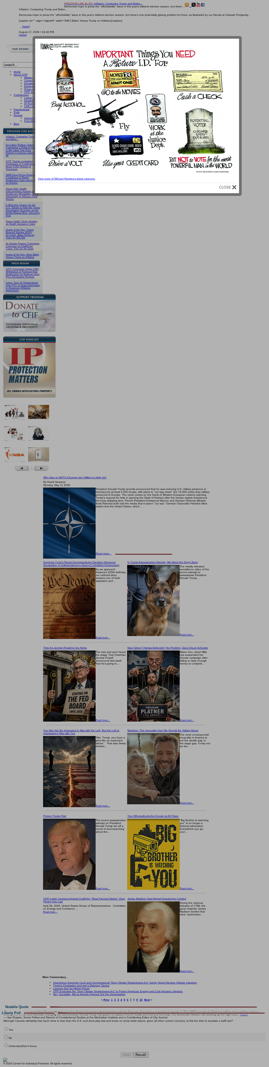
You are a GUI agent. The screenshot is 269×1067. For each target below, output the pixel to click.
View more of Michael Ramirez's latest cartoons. (66, 178)
